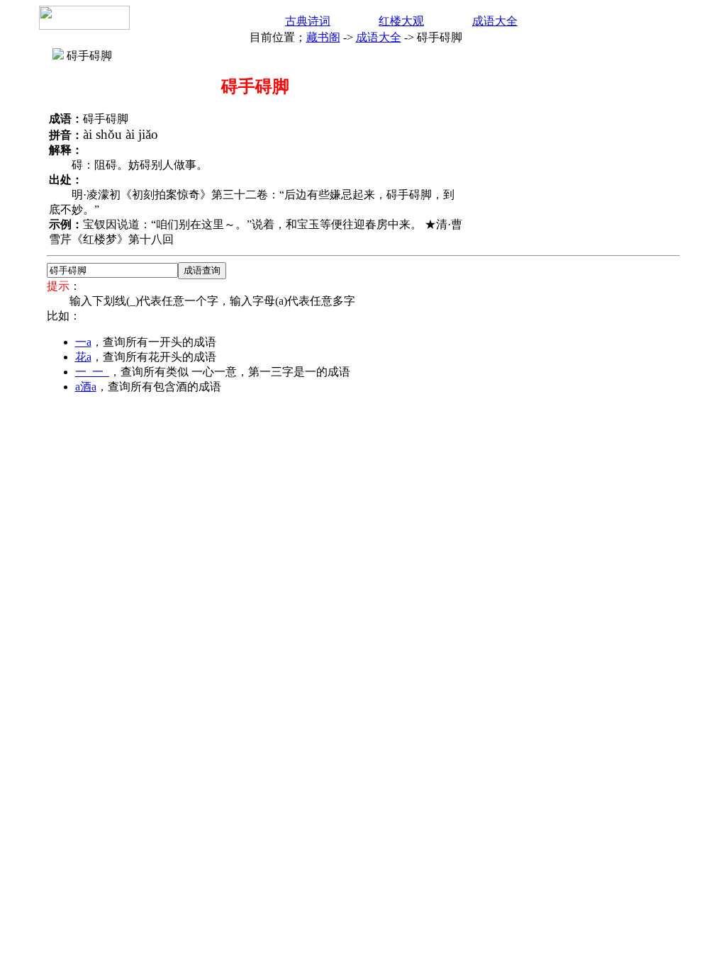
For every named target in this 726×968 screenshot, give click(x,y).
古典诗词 (307, 21)
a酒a (85, 387)
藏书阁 (323, 37)
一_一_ (92, 372)
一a (83, 342)
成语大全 (495, 21)
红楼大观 (401, 21)
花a (83, 357)
